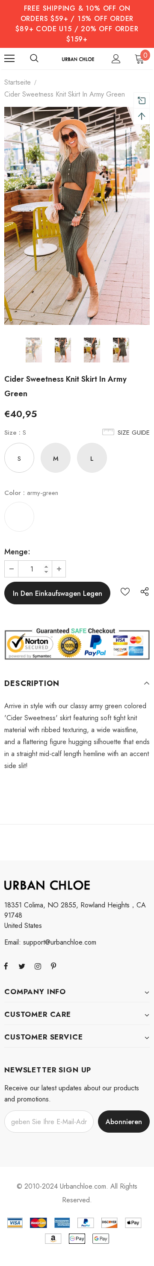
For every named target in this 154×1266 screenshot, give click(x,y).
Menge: (17, 552)
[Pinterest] (53, 966)
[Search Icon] (34, 58)
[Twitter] (22, 966)
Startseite (17, 82)
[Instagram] (37, 966)
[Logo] (78, 58)
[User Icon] (116, 58)
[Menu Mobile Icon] (9, 58)
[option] (77, 216)
